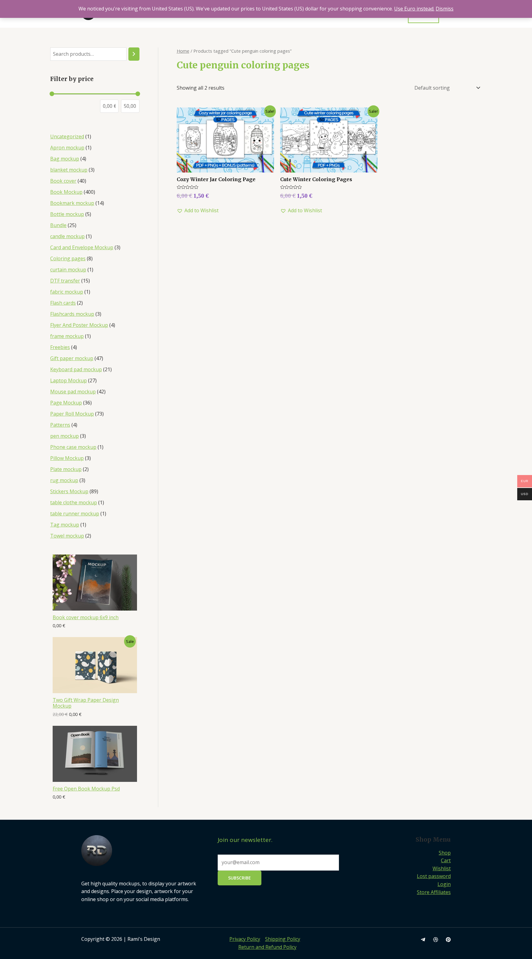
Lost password (434, 876)
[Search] (133, 54)
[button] (198, 211)
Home (183, 51)
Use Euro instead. (414, 8)
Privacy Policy (244, 939)
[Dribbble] (435, 939)
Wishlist (442, 868)
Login (444, 884)
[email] (423, 939)
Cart (446, 860)
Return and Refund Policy (267, 947)
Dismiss (444, 8)
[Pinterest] (448, 939)
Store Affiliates (434, 892)
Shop (445, 852)
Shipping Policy (282, 939)
